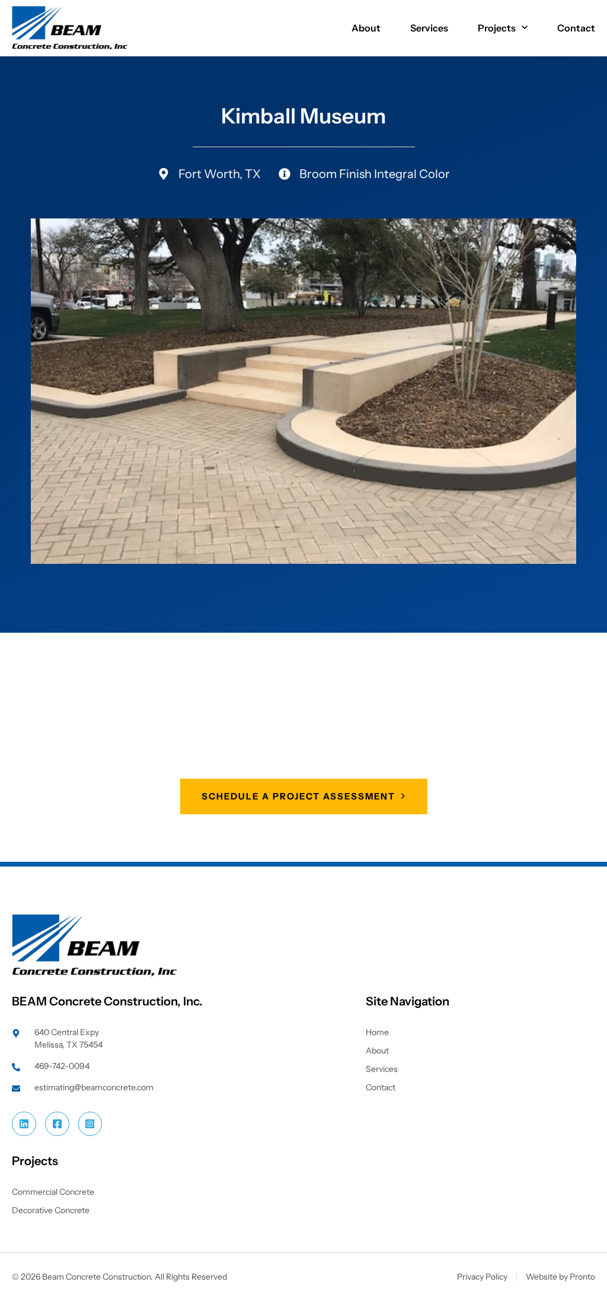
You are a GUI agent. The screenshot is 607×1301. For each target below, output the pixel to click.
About (366, 28)
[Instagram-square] (90, 1124)
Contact (576, 28)
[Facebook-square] (57, 1124)
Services (429, 28)
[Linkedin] (24, 1124)
